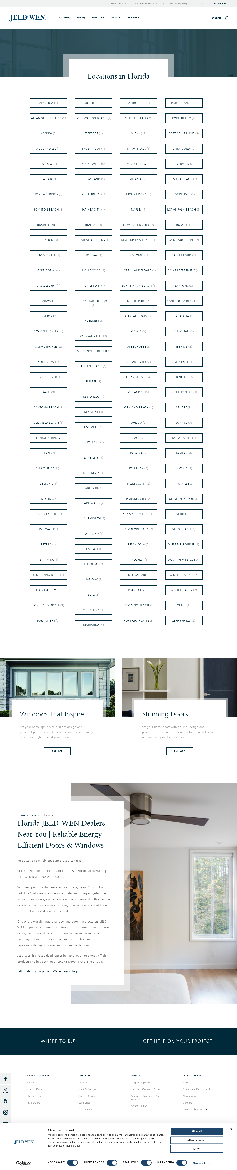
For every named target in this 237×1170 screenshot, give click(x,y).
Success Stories (87, 1096)
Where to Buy (117, 3)
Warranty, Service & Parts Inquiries (146, 1097)
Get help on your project (178, 1041)
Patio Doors (33, 1102)
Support (116, 17)
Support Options (141, 1082)
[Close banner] (231, 1129)
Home (21, 815)
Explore (57, 751)
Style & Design (87, 1089)
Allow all (196, 1131)
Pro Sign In (220, 3)
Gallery (82, 1082)
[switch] (112, 1163)
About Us (188, 1082)
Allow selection (196, 1140)
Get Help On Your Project (146, 1089)
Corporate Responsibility (198, 1089)
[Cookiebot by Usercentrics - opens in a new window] (24, 1163)
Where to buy (59, 1041)
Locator (35, 815)
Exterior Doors (35, 1089)
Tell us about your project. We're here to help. (48, 971)
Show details (199, 1163)
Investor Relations (194, 1109)
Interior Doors (34, 1096)
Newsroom (189, 1096)
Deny (196, 1149)
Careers (187, 1102)
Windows (31, 1082)
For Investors (179, 3)
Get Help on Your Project (148, 3)
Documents (85, 1109)
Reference (84, 1102)
